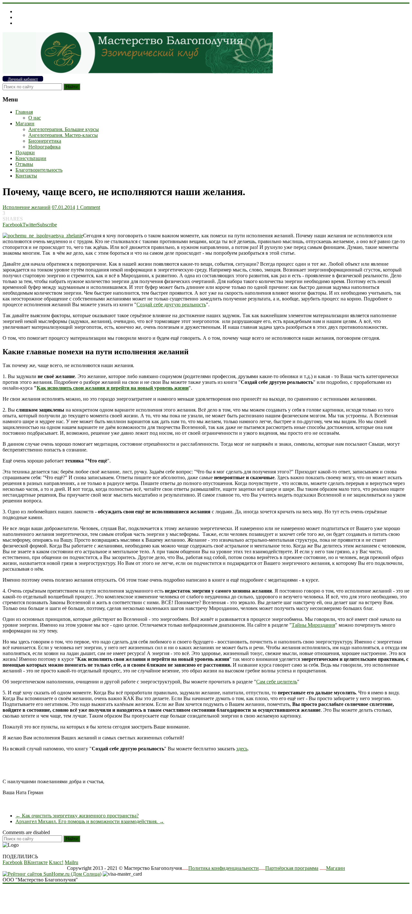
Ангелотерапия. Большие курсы (63, 129)
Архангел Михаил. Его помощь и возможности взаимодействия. (89, 821)
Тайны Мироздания (313, 625)
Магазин (24, 123)
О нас (34, 117)
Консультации (30, 158)
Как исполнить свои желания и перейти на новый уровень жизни (113, 388)
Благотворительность (38, 170)
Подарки (25, 152)
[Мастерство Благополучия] (138, 72)
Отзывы (24, 164)
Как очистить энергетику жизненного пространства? (77, 815)
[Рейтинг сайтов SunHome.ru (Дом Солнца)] (52, 874)
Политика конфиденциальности (223, 868)
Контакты (26, 175)
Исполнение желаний (27, 207)
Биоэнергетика (44, 141)
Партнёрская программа (291, 868)
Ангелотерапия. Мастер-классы (63, 135)
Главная (24, 112)
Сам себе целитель (276, 681)
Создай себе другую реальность (171, 304)
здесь (242, 748)
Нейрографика (44, 146)
